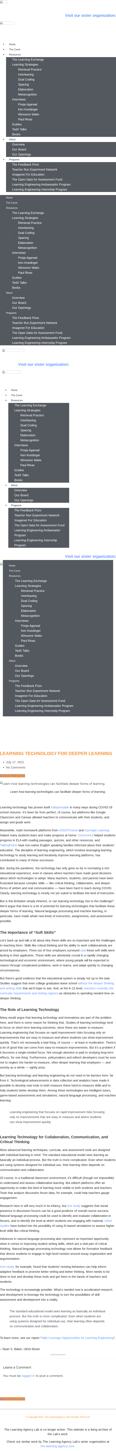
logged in (28, 1376)
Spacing (23, 84)
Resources (15, 54)
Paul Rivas (25, 119)
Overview (18, 144)
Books (16, 134)
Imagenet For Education (28, 174)
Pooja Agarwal (27, 104)
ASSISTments (69, 830)
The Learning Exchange (28, 59)
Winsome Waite (28, 114)
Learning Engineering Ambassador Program (41, 184)
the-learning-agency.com (57, 1446)
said (83, 950)
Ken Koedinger (28, 109)
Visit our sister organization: (90, 15)
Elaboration (25, 89)
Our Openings (21, 154)
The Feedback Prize (25, 164)
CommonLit (85, 835)
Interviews (19, 99)
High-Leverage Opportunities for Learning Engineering (77, 1338)
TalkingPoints (9, 845)
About (12, 139)
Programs (14, 159)
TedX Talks (19, 129)
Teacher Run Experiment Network (34, 169)
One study (7, 1266)
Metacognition (27, 94)
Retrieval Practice (30, 69)
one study (73, 1205)
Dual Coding (26, 79)
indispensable (60, 807)
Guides (17, 124)
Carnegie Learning (97, 830)
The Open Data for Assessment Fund (37, 179)
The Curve (14, 49)
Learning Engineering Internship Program (39, 189)
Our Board (19, 149)
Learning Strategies (25, 64)
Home (12, 44)
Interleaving (26, 74)
